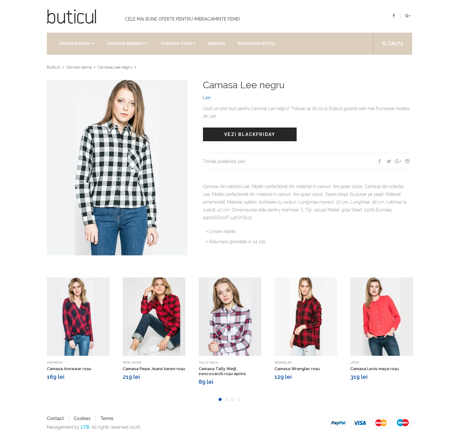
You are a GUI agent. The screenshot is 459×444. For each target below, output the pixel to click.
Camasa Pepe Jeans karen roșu (154, 368)
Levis (354, 362)
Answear (54, 362)
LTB (85, 427)
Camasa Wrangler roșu (297, 368)
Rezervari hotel (257, 43)
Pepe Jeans (132, 362)
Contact (55, 418)
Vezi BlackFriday (249, 134)
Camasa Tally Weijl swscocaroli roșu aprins (222, 371)
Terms (106, 418)
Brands (216, 43)
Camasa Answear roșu (69, 368)
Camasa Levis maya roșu (374, 368)
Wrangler (283, 362)
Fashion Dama (75, 43)
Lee (206, 97)
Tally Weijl (209, 362)
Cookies (82, 418)
